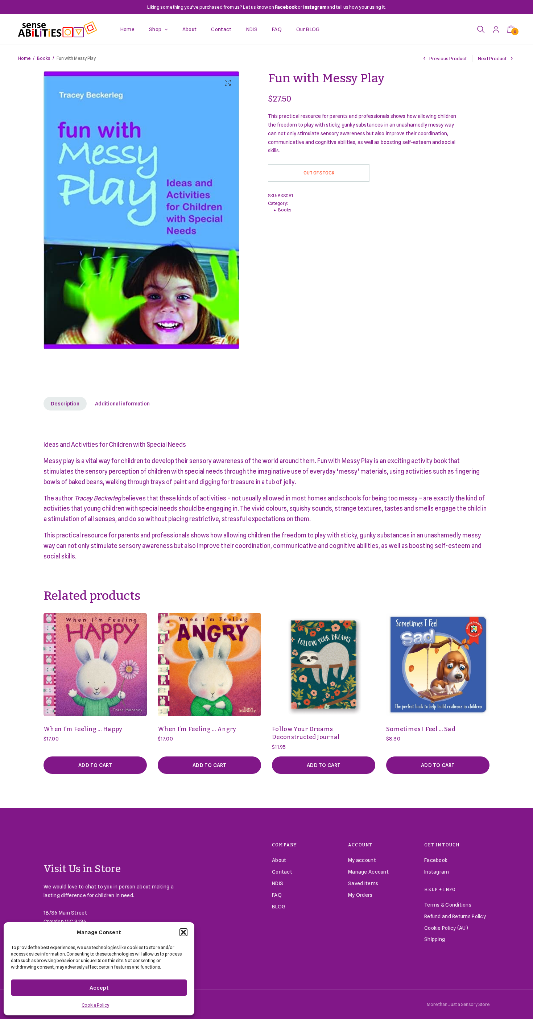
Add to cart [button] (95, 765)
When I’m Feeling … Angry (197, 729)
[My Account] (496, 29)
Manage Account (368, 872)
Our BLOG (308, 29)
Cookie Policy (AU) (446, 928)
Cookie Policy (95, 1005)
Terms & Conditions (447, 905)
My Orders (360, 895)
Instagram (436, 872)
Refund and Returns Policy (455, 916)
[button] (183, 932)
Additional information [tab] (122, 404)
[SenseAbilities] (57, 29)
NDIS (251, 29)
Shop (155, 29)
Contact (221, 29)
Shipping (434, 939)
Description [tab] (65, 404)
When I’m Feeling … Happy (83, 729)
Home (127, 29)
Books (43, 58)
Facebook (435, 860)
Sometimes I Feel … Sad (420, 729)
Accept (99, 988)
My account (362, 860)
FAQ (277, 29)
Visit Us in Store (82, 869)
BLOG (278, 906)
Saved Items (363, 883)
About (189, 29)
